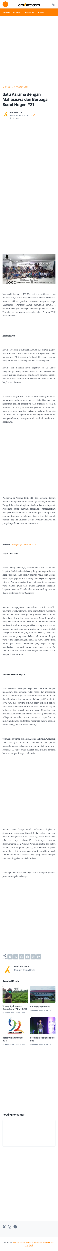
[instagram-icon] (9, 1227)
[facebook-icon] (15, 1227)
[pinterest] (33, 956)
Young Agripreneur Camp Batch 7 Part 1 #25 (15, 1007)
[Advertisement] (29, 51)
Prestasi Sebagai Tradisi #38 (42, 1039)
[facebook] (10, 956)
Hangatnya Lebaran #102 (24, 544)
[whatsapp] (21, 956)
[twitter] (15, 956)
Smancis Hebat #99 (40, 1006)
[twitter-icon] (4, 1227)
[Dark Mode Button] (53, 4)
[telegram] (27, 956)
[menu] (5, 4)
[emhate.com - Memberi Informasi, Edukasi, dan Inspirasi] (29, 4)
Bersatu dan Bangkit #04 (13, 1039)
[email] (38, 956)
